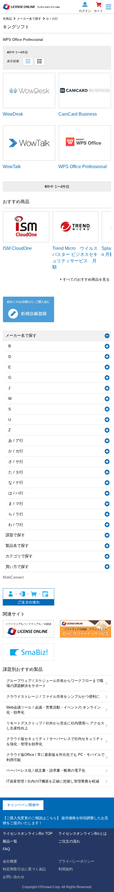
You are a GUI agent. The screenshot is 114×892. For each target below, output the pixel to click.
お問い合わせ (13, 877)
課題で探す (15, 535)
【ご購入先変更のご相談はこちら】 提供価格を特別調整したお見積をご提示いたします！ (55, 820)
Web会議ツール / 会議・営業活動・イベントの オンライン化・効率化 (53, 709)
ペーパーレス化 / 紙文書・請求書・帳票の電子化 (45, 770)
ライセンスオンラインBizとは (82, 833)
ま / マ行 (15, 503)
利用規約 (65, 869)
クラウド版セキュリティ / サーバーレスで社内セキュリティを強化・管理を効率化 (54, 741)
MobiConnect (13, 577)
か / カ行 (52, 18)
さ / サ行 (15, 461)
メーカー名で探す (29, 18)
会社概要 (10, 861)
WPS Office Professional (23, 40)
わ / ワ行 (15, 524)
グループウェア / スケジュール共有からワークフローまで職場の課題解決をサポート (54, 683)
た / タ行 (15, 472)
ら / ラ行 (15, 514)
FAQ (6, 849)
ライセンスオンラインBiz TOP (28, 833)
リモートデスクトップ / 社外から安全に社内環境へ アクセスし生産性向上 (55, 725)
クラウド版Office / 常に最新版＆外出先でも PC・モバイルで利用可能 (55, 757)
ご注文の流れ (69, 841)
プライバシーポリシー (76, 861)
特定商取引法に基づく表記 (24, 869)
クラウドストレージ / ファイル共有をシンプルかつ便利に (53, 696)
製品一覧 (10, 841)
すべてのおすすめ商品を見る (86, 279)
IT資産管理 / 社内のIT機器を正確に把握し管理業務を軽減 (52, 781)
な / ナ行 (15, 482)
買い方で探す (17, 566)
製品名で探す (17, 545)
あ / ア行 (15, 440)
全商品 (7, 18)
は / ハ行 (15, 493)
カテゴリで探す (19, 556)
